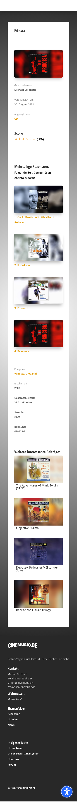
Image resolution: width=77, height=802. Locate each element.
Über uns (13, 759)
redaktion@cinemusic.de (21, 687)
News (11, 725)
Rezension (14, 714)
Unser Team (15, 748)
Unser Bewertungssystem (23, 753)
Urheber (13, 719)
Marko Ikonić (15, 699)
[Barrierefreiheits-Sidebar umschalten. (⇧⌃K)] (67, 792)
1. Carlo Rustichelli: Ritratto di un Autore (36, 219)
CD (16, 118)
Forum (12, 764)
